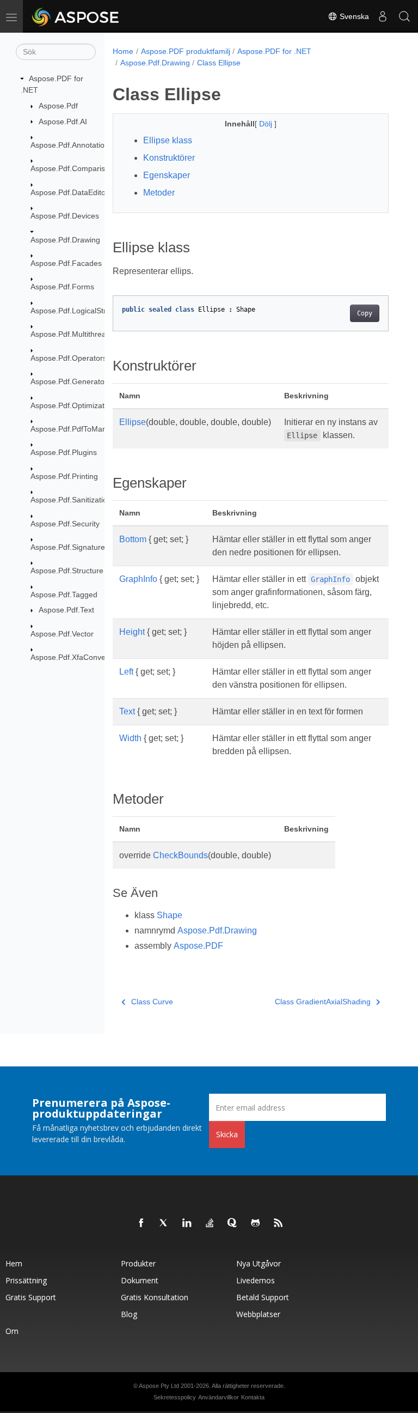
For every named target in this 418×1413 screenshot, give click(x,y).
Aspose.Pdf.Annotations (71, 145)
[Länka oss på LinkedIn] (187, 1223)
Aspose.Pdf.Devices (64, 215)
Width (130, 738)
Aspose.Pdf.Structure (66, 570)
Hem (13, 1263)
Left (126, 671)
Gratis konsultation (154, 1297)
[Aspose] (76, 16)
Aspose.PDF (198, 945)
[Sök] (404, 16)
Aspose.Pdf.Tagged (63, 594)
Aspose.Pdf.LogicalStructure (79, 310)
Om (12, 1331)
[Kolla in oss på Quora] (233, 1223)
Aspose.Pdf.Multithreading (75, 334)
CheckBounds (180, 855)
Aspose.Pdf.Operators (68, 358)
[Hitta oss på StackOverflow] (210, 1223)
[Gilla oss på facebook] (141, 1223)
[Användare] (383, 16)
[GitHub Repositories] (256, 1223)
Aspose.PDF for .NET (274, 51)
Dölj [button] (266, 123)
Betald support (262, 1297)
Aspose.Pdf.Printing (64, 476)
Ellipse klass (167, 140)
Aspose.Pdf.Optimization (72, 405)
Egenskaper (166, 175)
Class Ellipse (219, 62)
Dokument (139, 1280)
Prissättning (26, 1280)
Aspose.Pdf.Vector (62, 633)
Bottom (132, 539)
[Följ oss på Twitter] (164, 1223)
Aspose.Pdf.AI (63, 121)
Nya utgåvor (258, 1263)
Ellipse (132, 422)
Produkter (138, 1263)
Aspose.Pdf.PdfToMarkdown (78, 428)
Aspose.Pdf (58, 105)
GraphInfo (138, 579)
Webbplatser (258, 1314)
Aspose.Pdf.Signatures (69, 547)
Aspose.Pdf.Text (66, 609)
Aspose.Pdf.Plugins (63, 452)
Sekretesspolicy (174, 1397)
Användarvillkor (218, 1397)
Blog (129, 1314)
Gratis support (30, 1297)
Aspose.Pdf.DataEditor (69, 192)
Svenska (353, 16)
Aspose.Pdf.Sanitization (71, 499)
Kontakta (253, 1397)
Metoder (159, 192)
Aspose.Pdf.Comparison (72, 168)
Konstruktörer (169, 157)
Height (132, 631)
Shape (169, 915)
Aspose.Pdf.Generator (68, 381)
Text (127, 711)
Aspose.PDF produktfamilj (185, 51)
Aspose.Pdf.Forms (62, 286)
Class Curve (152, 1001)
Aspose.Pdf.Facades (66, 263)
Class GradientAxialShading (323, 1001)
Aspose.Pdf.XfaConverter (74, 657)
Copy (364, 313)
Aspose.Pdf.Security (65, 523)
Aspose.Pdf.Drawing (65, 239)
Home (123, 51)
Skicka (227, 1134)
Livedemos (255, 1280)
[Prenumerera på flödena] (279, 1223)
